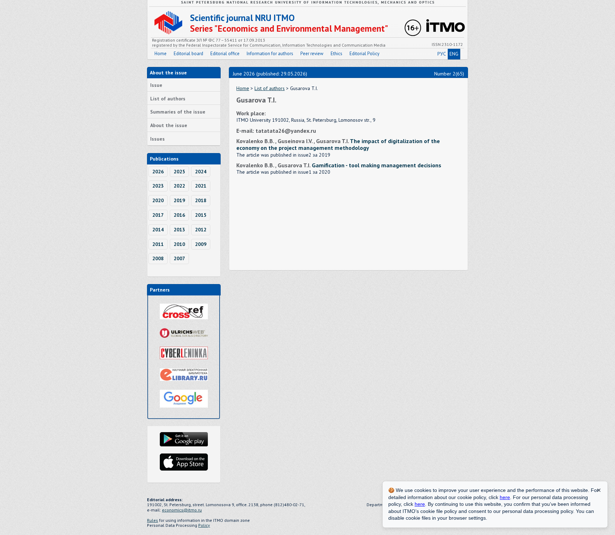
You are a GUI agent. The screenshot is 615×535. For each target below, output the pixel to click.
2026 (158, 171)
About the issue (168, 125)
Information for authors (270, 54)
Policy (204, 525)
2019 (179, 200)
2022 (179, 186)
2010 (179, 244)
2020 (158, 200)
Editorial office (225, 54)
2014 (158, 229)
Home (160, 54)
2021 (200, 186)
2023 (158, 186)
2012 (200, 229)
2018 (200, 200)
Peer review (312, 54)
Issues (157, 139)
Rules (152, 520)
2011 (158, 244)
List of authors (167, 98)
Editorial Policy (364, 54)
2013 (179, 229)
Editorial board (188, 54)
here (505, 497)
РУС (441, 54)
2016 (179, 215)
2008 (158, 258)
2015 (200, 215)
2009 (200, 244)
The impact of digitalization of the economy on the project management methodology (338, 144)
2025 (179, 171)
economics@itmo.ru (182, 510)
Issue (156, 85)
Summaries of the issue (177, 112)
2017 (158, 215)
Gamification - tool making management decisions (376, 165)
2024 (200, 171)
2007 (179, 258)
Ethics (336, 54)
